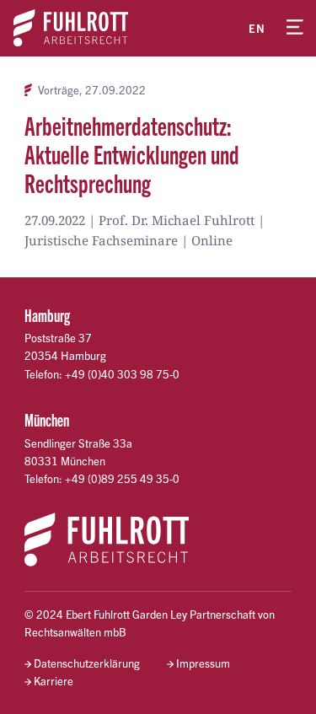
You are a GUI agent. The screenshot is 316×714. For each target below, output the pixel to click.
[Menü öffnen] (295, 28)
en (257, 28)
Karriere (53, 681)
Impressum (203, 663)
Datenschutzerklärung (87, 663)
